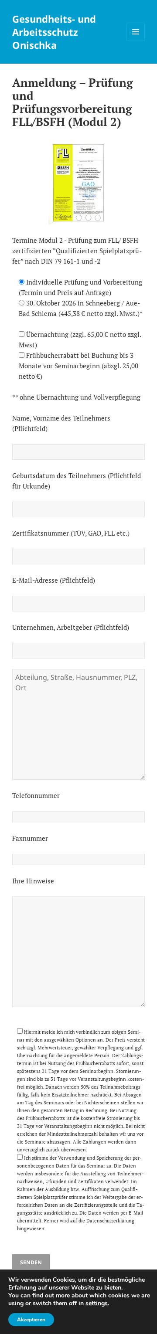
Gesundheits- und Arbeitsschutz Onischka (54, 31)
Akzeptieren (31, 1319)
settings (96, 1303)
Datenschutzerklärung (110, 1220)
